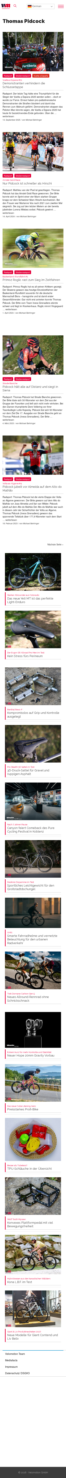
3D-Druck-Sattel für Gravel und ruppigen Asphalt (28, 771)
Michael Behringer (34, 119)
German (36, 6)
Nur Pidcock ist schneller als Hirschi (27, 182)
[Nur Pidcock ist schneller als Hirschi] (33, 152)
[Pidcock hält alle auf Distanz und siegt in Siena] (33, 355)
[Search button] (15, 6)
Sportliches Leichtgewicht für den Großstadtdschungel (30, 886)
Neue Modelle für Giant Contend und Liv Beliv (32, 1335)
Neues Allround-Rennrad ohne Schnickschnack (28, 997)
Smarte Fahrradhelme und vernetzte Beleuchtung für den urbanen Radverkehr (32, 938)
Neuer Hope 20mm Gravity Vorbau (30, 1054)
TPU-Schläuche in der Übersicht (29, 1167)
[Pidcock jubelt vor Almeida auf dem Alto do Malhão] (33, 456)
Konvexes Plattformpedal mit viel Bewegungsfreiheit (30, 1223)
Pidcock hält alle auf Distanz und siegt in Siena (30, 387)
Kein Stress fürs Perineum (26, 654)
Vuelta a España (41, 75)
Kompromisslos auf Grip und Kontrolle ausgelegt (33, 713)
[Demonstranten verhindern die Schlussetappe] (33, 52)
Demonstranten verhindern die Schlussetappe (24, 84)
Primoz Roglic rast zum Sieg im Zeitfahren (31, 278)
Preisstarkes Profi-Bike (22, 1108)
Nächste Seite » (55, 544)
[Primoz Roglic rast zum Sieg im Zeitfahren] (33, 249)
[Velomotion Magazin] (6, 6)
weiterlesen (8, 116)
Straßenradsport (23, 75)
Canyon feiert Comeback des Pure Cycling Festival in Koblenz (30, 828)
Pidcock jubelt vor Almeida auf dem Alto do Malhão (32, 487)
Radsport (8, 75)
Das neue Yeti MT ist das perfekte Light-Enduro (30, 599)
